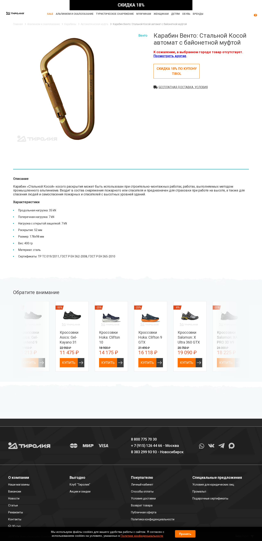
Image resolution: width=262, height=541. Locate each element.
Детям (175, 13)
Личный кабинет (142, 484)
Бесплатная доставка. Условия (183, 87)
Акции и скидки (80, 491)
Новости (13, 498)
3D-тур (16, 526)
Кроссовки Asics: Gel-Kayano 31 (69, 337)
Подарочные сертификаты (210, 498)
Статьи (13, 505)
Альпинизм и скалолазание (75, 13)
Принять (185, 533)
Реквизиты (15, 512)
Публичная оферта (143, 512)
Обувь (186, 13)
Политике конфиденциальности (142, 535)
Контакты (14, 519)
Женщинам (161, 13)
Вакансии (14, 491)
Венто (142, 35)
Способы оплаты (142, 491)
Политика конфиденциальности (152, 519)
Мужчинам (143, 13)
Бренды (198, 13)
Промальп (199, 491)
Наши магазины (18, 484)
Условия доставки (143, 498)
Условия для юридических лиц (213, 484)
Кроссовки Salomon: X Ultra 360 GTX (189, 337)
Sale (50, 13)
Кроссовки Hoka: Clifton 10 (109, 337)
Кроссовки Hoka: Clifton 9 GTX (150, 337)
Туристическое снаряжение (115, 13)
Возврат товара (141, 505)
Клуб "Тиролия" (80, 484)
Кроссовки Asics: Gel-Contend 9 (29, 337)
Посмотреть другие (170, 56)
